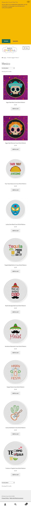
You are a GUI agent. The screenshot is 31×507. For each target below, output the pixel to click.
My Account (5, 504)
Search (15, 504)
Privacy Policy (5, 498)
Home (4, 57)
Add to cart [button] (15, 108)
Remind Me (15, 41)
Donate (6, 41)
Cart (24, 503)
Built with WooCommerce (16, 498)
